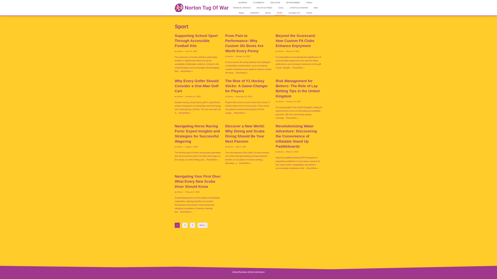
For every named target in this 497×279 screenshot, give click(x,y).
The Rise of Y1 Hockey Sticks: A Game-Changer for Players (246, 86)
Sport (280, 13)
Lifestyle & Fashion (299, 8)
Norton (180, 51)
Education (275, 3)
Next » (203, 225)
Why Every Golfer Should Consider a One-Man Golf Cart (197, 86)
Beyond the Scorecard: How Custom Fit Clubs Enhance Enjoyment (296, 41)
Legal (281, 8)
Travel (309, 13)
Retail (268, 13)
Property (254, 13)
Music (241, 13)
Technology (294, 13)
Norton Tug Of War (207, 8)
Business (243, 3)
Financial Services (242, 8)
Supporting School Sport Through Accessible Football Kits (196, 41)
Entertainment (293, 3)
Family (309, 3)
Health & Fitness (264, 8)
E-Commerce (258, 3)
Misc (316, 8)
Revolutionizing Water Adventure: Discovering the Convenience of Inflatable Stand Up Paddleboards (296, 136)
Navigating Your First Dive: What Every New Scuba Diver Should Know (198, 181)
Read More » (187, 71)
